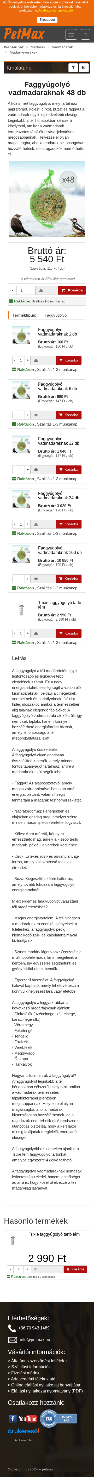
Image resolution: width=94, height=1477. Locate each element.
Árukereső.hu (23, 1440)
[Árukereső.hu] (58, 1418)
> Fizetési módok (23, 1373)
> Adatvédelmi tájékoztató (31, 1379)
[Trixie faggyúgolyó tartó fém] (12, 1239)
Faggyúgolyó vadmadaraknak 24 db (58, 495)
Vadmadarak (62, 47)
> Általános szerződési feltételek (38, 1361)
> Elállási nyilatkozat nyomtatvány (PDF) (45, 1391)
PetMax (24, 33)
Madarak (38, 47)
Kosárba (74, 290)
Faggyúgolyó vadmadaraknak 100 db (60, 550)
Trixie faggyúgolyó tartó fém (54, 1234)
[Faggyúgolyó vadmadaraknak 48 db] (47, 198)
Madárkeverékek (23, 52)
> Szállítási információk (29, 1367)
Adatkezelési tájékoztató (55, 10)
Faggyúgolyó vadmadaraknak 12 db (58, 441)
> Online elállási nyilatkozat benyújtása (44, 1385)
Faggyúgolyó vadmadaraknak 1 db (57, 332)
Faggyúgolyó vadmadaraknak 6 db (57, 386)
